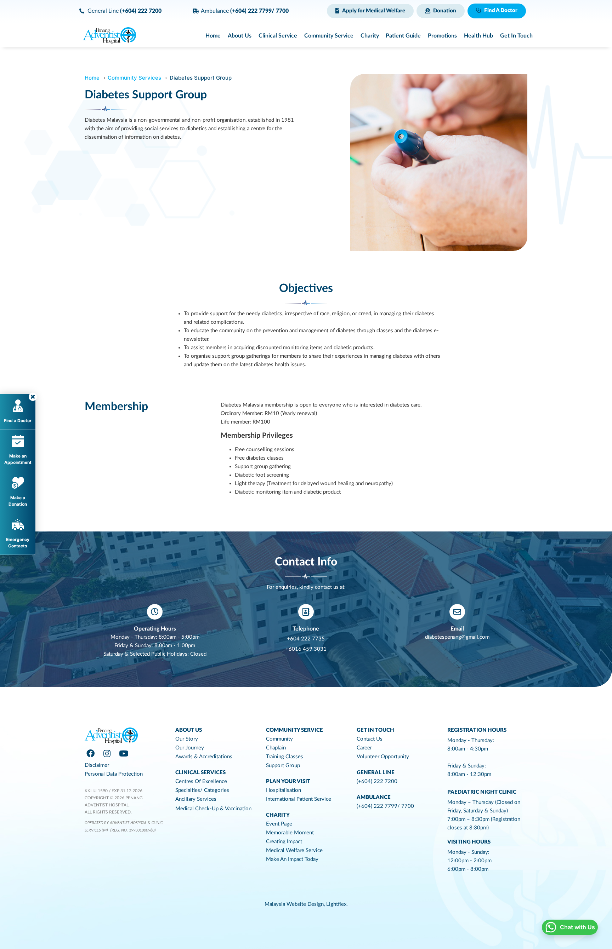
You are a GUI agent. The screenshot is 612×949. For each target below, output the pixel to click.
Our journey (189, 747)
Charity (278, 815)
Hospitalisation (283, 790)
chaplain (276, 747)
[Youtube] (123, 753)
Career (364, 747)
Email (457, 629)
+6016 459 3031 (306, 649)
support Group (283, 765)
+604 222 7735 (306, 639)
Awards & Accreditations (203, 756)
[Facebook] (90, 753)
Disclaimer (97, 765)
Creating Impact (284, 841)
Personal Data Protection (114, 774)
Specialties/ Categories (202, 790)
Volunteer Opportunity (383, 756)
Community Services (134, 77)
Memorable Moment (290, 832)
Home (92, 77)
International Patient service (298, 799)
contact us (369, 739)
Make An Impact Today (292, 859)
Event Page (279, 824)
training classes (284, 756)
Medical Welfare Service (294, 850)
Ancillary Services (195, 799)
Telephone (306, 629)
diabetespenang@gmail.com (457, 637)
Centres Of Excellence (201, 781)
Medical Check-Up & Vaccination (213, 808)
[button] (370, 11)
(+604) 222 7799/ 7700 (385, 806)
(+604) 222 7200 (377, 781)
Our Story (186, 739)
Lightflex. (337, 904)
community (279, 739)
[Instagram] (107, 753)
